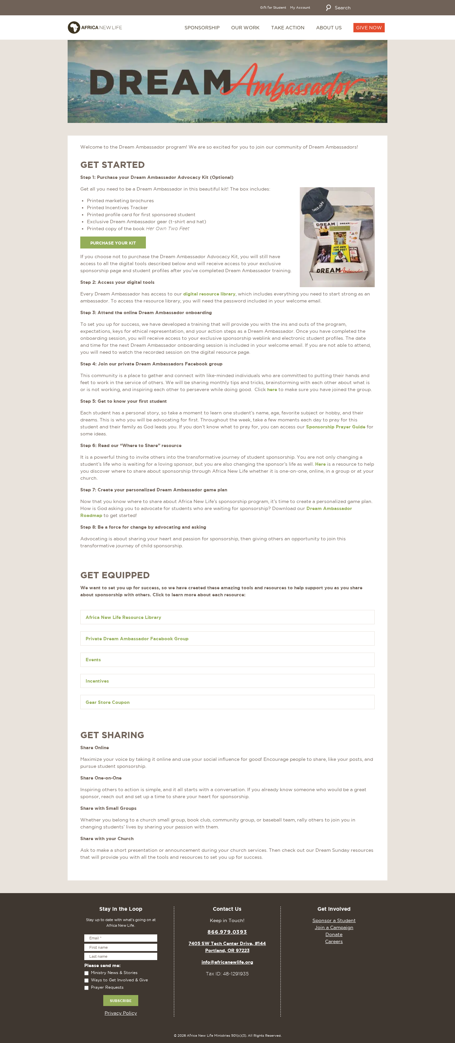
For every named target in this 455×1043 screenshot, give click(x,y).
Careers (334, 941)
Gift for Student (273, 7)
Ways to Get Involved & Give (119, 980)
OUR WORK (245, 27)
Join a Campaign (334, 927)
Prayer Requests (107, 987)
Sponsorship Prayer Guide (335, 426)
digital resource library (209, 293)
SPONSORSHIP (202, 27)
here (272, 389)
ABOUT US (329, 27)
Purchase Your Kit (113, 243)
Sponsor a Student (334, 920)
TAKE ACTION (287, 27)
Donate (333, 934)
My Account (300, 7)
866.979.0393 (227, 932)
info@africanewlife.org (227, 962)
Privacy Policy (121, 1013)
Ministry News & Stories (114, 972)
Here (320, 464)
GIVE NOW (369, 27)
